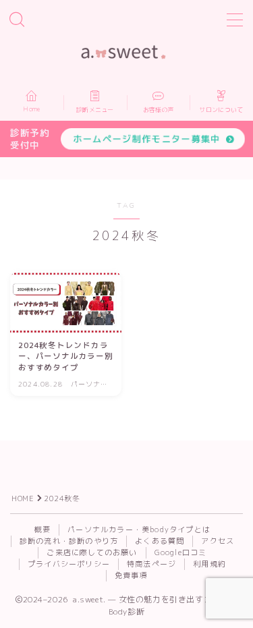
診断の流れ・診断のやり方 (69, 541)
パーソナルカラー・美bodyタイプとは (138, 529)
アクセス (217, 541)
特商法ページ (151, 564)
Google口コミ (180, 552)
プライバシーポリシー (69, 564)
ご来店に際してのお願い (92, 552)
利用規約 (209, 564)
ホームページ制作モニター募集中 (147, 138)
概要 (42, 529)
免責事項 (131, 575)
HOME (22, 498)
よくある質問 (159, 541)
